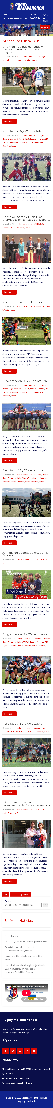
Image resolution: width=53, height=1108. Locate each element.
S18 (7, 142)
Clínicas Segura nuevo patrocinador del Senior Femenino (26, 804)
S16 (3, 142)
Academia (37, 135)
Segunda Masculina (17, 142)
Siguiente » (24, 894)
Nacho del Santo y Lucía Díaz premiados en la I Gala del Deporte (26, 218)
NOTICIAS (25, 139)
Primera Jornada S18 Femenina (23, 302)
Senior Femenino (32, 60)
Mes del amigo (11, 936)
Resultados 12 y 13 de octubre (22, 723)
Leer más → (9, 121)
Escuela (37, 560)
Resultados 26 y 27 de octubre (23, 131)
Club (35, 809)
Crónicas (37, 56)
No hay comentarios (25, 56)
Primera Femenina (17, 60)
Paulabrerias (31, 1101)
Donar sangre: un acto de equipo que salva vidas (26, 941)
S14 (46, 139)
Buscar (8, 901)
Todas (13, 146)
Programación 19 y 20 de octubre (25, 634)
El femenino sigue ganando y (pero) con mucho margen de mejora (22, 49)
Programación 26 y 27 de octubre (25, 381)
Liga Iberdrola (15, 139)
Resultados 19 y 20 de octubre (22, 470)
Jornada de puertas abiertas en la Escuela (25, 554)
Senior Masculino (17, 227)
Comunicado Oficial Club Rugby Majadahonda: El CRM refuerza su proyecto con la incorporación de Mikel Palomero (25, 969)
